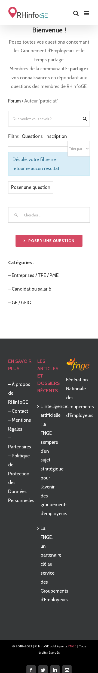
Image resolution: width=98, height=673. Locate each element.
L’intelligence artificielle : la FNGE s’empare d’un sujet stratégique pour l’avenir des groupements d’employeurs (49, 460)
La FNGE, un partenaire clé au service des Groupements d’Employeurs (49, 564)
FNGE (72, 646)
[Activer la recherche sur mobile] (76, 13)
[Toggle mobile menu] (87, 13)
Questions (32, 136)
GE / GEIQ (22, 302)
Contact (20, 411)
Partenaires (19, 446)
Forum (14, 101)
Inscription (56, 136)
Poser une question (30, 187)
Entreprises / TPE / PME (35, 275)
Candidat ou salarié (31, 289)
